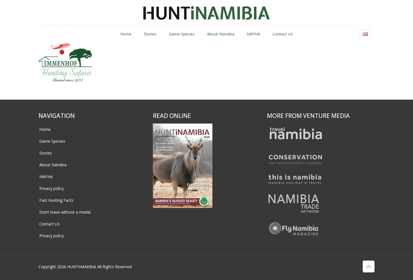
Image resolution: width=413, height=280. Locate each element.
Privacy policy (51, 188)
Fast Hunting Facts (56, 200)
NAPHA (46, 176)
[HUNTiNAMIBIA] (206, 12)
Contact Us (49, 224)
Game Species (52, 141)
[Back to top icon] (369, 266)
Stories (45, 153)
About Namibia (53, 164)
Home (45, 129)
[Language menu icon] (365, 34)
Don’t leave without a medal (64, 212)
